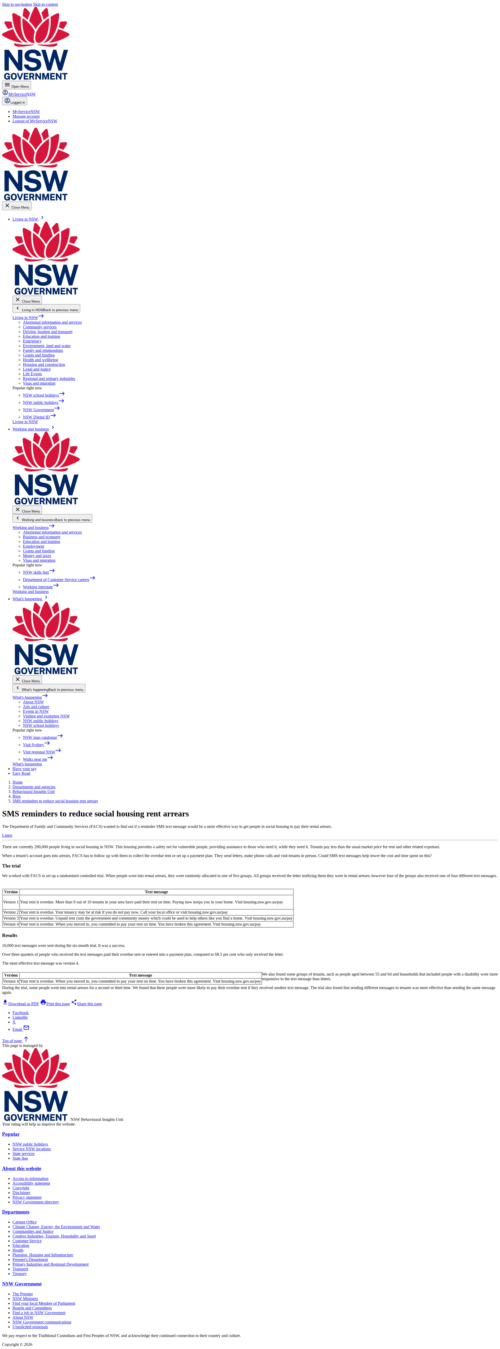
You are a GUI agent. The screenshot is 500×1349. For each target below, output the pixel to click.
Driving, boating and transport (47, 331)
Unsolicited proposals (30, 1327)
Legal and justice (37, 369)
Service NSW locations (31, 1149)
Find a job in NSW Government (38, 1312)
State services (23, 1153)
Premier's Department (30, 1259)
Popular (11, 1134)
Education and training (41, 336)
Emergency (32, 341)
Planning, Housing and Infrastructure (42, 1255)
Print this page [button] (55, 1004)
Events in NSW (36, 711)
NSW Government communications (41, 1322)
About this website (21, 1168)
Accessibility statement (31, 1183)
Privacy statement (26, 1197)
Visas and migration (39, 383)
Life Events (32, 374)
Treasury (19, 1273)
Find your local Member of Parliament (43, 1303)
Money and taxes (37, 555)
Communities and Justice (32, 1231)
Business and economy (42, 537)
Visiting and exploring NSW (46, 716)
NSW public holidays (40, 721)
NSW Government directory (35, 1202)
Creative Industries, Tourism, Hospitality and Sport (54, 1236)
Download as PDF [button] (20, 1004)
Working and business (33, 527)
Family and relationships (43, 350)
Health (17, 1250)
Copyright (20, 1188)
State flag (20, 1158)
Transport (20, 1269)
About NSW (33, 702)
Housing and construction (44, 364)
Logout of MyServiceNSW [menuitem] (34, 121)
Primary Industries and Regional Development (50, 1264)
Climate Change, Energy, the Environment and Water (56, 1227)
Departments (15, 1212)
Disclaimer (21, 1192)
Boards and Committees (32, 1308)
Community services (40, 327)
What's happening (30, 697)
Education (20, 1245)
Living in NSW (28, 317)
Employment (33, 546)
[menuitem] (26, 111)
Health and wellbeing (40, 360)
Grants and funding (39, 355)
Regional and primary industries (49, 378)
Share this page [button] (86, 1004)
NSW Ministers (25, 1298)
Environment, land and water (47, 346)
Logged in (17, 102)
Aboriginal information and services (52, 322)
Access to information (30, 1178)
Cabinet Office (24, 1222)
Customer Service (27, 1241)
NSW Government (22, 1283)
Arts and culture (36, 706)
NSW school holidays (41, 725)
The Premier (22, 1294)
